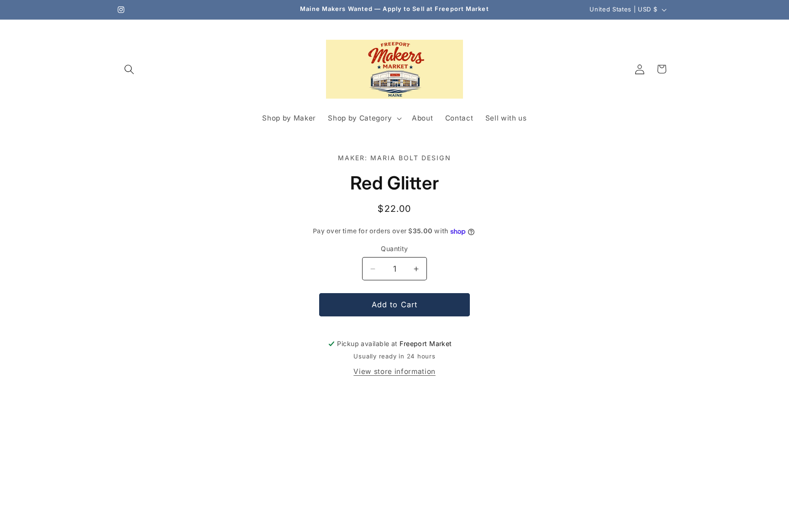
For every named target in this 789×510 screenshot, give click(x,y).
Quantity (394, 248)
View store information (394, 371)
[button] (129, 69)
